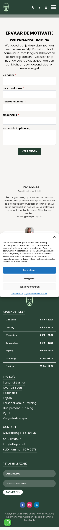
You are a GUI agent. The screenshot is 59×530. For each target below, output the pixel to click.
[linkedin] (36, 505)
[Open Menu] (53, 7)
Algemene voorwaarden (35, 293)
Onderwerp (11, 115)
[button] (54, 236)
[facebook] (22, 505)
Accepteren (29, 270)
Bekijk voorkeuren (30, 286)
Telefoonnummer (14, 101)
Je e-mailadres (13, 88)
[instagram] (29, 505)
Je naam (9, 75)
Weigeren (29, 278)
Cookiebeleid (17, 293)
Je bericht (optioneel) (17, 128)
